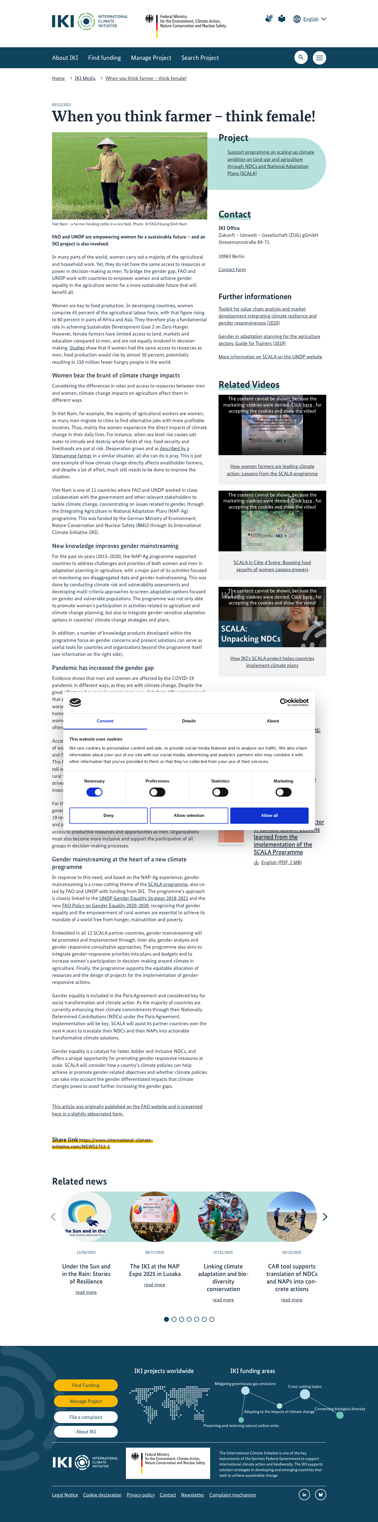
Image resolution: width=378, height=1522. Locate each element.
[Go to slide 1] (166, 1319)
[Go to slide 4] (189, 1319)
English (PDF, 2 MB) (281, 862)
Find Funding (86, 1385)
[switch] (157, 792)
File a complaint (85, 1417)
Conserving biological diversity (340, 1408)
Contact (168, 1495)
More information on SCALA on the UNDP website (270, 357)
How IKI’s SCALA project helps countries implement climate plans (272, 661)
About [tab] (273, 721)
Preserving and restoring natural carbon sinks (241, 1425)
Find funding (104, 58)
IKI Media (85, 78)
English (311, 19)
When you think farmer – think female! (145, 78)
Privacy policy (141, 1495)
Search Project (200, 58)
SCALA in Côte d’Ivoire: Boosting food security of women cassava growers (272, 565)
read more (86, 1292)
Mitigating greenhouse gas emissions (245, 1383)
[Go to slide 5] (196, 1319)
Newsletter (192, 1495)
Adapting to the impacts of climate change (279, 1411)
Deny (109, 815)
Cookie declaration (102, 1495)
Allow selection (189, 815)
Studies (77, 348)
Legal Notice (65, 1495)
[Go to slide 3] (181, 1319)
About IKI (65, 58)
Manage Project (151, 58)
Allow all (269, 815)
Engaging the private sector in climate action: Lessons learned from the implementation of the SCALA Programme (289, 837)
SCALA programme (168, 884)
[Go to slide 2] (174, 1319)
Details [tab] (189, 721)
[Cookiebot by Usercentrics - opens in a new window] (284, 702)
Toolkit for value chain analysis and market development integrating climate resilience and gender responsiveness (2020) (268, 316)
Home (58, 78)
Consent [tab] (105, 721)
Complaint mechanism (232, 1495)
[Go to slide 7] (211, 1319)
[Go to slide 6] (204, 1319)
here (307, 405)
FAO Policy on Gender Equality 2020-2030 (105, 905)
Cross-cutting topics (305, 1386)
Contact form (232, 269)
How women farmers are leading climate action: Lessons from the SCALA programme (272, 469)
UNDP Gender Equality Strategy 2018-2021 (143, 898)
